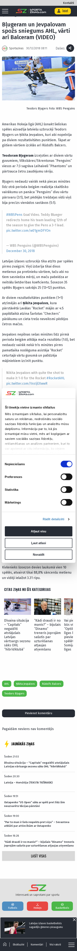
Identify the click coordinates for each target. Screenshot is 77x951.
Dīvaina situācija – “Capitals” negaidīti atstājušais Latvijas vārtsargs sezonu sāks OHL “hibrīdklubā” (17, 635)
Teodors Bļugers (14, 693)
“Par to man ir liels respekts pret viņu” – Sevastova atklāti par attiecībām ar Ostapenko (36, 824)
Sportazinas (16, 48)
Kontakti (68, 3)
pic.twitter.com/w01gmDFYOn (28, 230)
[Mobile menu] (6, 11)
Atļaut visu (38, 531)
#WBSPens (14, 215)
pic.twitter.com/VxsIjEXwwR (26, 383)
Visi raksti (55, 944)
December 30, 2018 (20, 251)
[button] (68, 610)
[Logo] (31, 11)
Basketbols (62, 907)
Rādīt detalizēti (53, 519)
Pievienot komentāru (38, 713)
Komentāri (37, 944)
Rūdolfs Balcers (51, 683)
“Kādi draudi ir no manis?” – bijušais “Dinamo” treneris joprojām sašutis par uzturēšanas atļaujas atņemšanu (47, 635)
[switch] (66, 477)
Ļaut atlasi (38, 543)
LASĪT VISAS (38, 856)
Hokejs (37, 907)
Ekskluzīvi (18, 944)
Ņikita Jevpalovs (25, 683)
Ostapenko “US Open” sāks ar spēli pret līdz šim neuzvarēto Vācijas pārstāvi (34, 804)
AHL (6, 683)
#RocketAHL (55, 378)
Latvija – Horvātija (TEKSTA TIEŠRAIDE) (28, 782)
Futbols (12, 907)
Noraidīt (38, 555)
